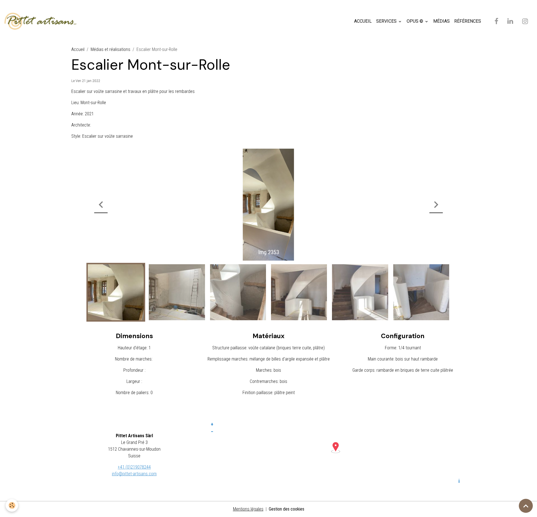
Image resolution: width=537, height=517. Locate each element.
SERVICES (387, 21)
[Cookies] (12, 505)
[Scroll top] (526, 506)
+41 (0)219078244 (134, 467)
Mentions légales (248, 509)
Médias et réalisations (110, 49)
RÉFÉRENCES (467, 21)
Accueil (77, 49)
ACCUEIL (363, 21)
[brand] (41, 21)
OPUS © (415, 21)
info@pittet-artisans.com (134, 473)
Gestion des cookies (286, 509)
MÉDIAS (441, 21)
